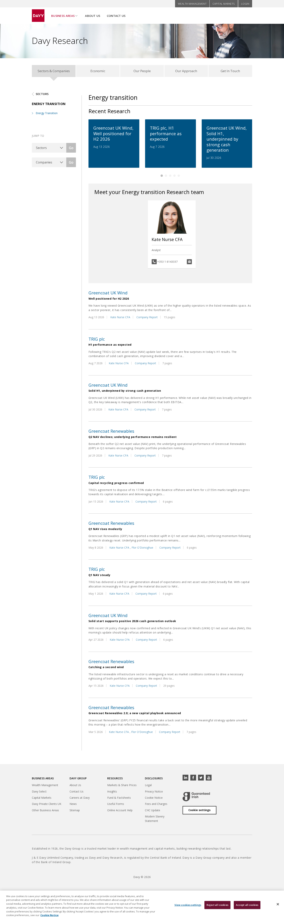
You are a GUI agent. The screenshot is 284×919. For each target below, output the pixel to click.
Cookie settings (199, 810)
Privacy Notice (154, 791)
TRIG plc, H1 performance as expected (166, 133)
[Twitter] (201, 778)
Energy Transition (47, 113)
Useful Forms (115, 804)
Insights (112, 791)
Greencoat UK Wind (108, 293)
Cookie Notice (154, 797)
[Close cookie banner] (278, 904)
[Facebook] (193, 778)
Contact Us (116, 16)
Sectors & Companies (54, 71)
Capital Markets (224, 3)
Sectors (42, 94)
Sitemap (75, 810)
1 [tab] (162, 175)
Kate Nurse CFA (167, 239)
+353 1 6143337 (167, 261)
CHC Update (152, 810)
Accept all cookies (247, 905)
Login (245, 3)
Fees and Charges (156, 804)
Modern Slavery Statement (154, 818)
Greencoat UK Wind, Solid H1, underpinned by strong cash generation (227, 139)
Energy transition (49, 104)
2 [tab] (166, 175)
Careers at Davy (80, 797)
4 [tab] (174, 175)
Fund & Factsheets (119, 797)
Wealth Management (192, 3)
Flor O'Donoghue (142, 547)
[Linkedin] (185, 778)
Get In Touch (230, 71)
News (73, 804)
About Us (92, 16)
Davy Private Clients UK (46, 804)
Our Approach (186, 71)
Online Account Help (120, 810)
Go (71, 147)
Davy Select (39, 791)
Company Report (147, 317)
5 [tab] (179, 175)
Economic (97, 71)
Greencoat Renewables (111, 431)
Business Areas (63, 15)
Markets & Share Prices (122, 785)
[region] (142, 905)
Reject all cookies (217, 905)
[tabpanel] (114, 143)
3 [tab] (170, 175)
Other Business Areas (45, 810)
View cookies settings (187, 905)
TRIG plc (96, 339)
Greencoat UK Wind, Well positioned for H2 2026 (113, 133)
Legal (148, 785)
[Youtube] (209, 778)
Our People (142, 71)
